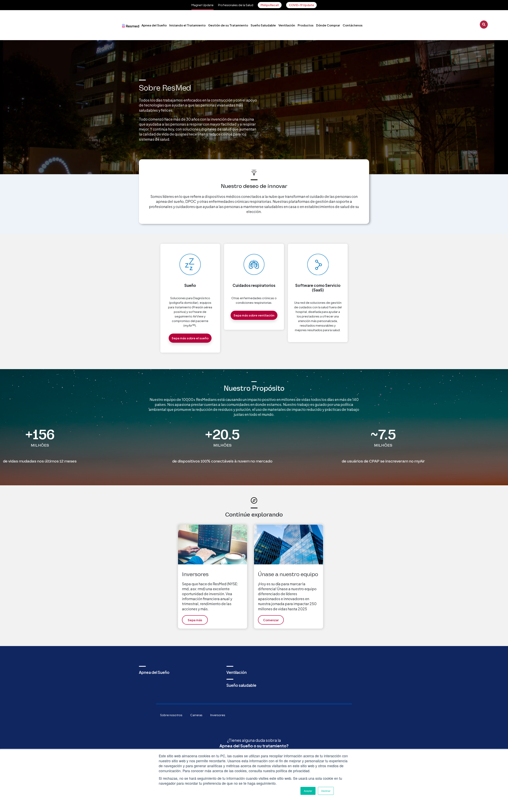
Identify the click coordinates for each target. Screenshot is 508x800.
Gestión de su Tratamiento (228, 25)
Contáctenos (353, 25)
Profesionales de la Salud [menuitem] (235, 5)
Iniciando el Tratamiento (187, 25)
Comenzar (271, 620)
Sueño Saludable (263, 25)
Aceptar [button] (308, 790)
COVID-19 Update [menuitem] (301, 5)
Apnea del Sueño (154, 25)
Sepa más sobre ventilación (254, 315)
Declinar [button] (325, 790)
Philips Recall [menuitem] (270, 5)
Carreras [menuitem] (196, 715)
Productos (306, 25)
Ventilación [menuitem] (236, 672)
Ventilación (286, 25)
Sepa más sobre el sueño (190, 338)
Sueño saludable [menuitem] (241, 685)
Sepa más (195, 620)
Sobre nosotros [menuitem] (171, 715)
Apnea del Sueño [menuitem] (154, 672)
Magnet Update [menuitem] (202, 5)
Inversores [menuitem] (217, 715)
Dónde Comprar (328, 25)
